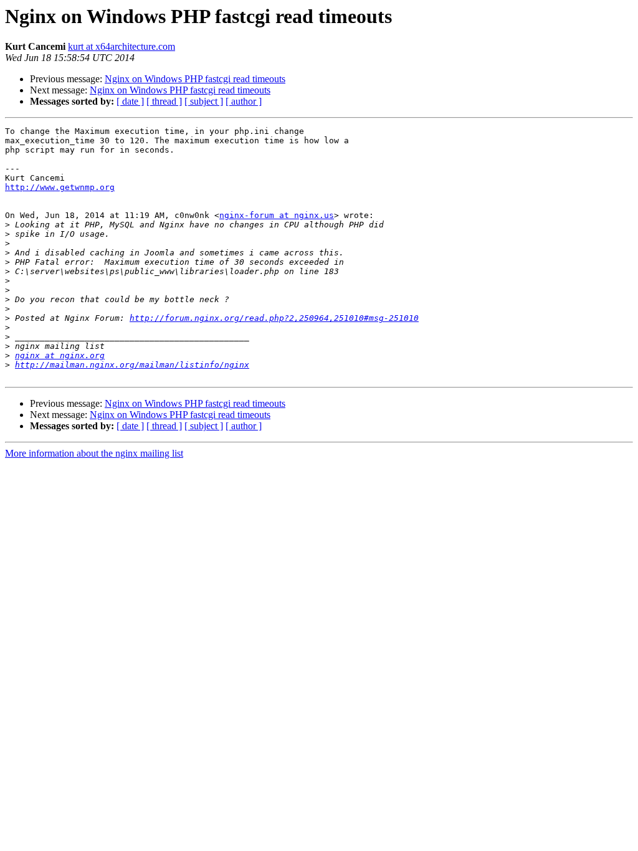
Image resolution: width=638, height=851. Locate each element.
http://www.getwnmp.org (60, 187)
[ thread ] (164, 101)
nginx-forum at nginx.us (276, 215)
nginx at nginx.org (60, 355)
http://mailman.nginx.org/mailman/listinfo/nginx (132, 364)
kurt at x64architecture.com (121, 46)
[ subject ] (203, 101)
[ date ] (130, 101)
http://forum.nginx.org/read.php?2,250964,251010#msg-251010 (274, 318)
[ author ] (244, 101)
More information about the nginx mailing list (94, 453)
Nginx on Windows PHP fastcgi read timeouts (195, 79)
